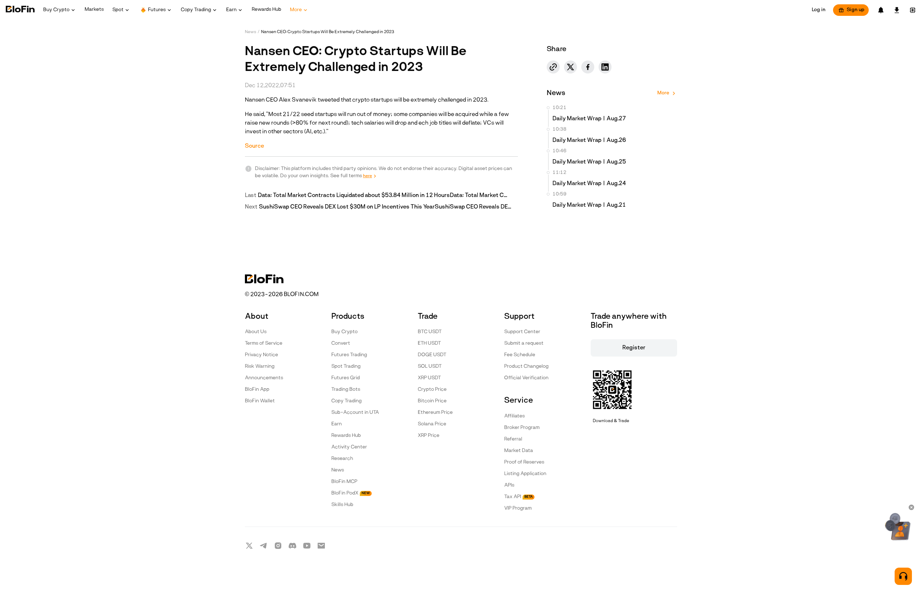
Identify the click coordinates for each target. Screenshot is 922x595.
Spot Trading (346, 366)
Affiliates (514, 416)
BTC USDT (430, 332)
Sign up (855, 10)
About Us (256, 332)
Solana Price (432, 424)
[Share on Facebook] (587, 67)
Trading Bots (345, 389)
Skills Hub (342, 504)
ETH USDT (429, 343)
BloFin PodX (350, 493)
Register (633, 348)
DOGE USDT (432, 355)
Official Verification (526, 378)
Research (342, 458)
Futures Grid (345, 378)
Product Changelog (526, 366)
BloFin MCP (344, 481)
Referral (513, 439)
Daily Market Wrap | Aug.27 (589, 119)
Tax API (518, 497)
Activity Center (349, 447)
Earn (336, 424)
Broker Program (522, 427)
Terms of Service (263, 343)
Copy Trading (346, 401)
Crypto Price (432, 389)
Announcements (264, 378)
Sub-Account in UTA (355, 412)
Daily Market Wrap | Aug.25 (589, 162)
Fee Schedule (519, 355)
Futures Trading (349, 355)
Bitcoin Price (432, 401)
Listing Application (525, 474)
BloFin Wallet (260, 401)
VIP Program (518, 508)
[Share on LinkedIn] (605, 67)
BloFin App (257, 389)
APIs (509, 485)
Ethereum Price (435, 412)
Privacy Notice (261, 355)
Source (254, 146)
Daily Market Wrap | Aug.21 (589, 205)
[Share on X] (570, 67)
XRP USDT (429, 378)
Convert (340, 343)
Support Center (522, 332)
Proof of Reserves (524, 462)
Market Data (518, 450)
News (250, 32)
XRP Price (428, 435)
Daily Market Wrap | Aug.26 (589, 140)
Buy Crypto (344, 332)
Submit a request (523, 343)
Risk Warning (259, 366)
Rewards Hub (346, 435)
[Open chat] (903, 576)
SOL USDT (430, 366)
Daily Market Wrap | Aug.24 (589, 184)
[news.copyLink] (553, 67)
